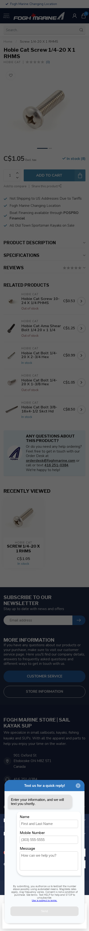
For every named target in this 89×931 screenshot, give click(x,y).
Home (8, 41)
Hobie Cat (12, 62)
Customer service (44, 676)
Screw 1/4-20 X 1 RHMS (39, 41)
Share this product (45, 186)
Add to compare (15, 186)
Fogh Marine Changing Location (35, 205)
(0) (48, 62)
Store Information (44, 691)
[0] (83, 15)
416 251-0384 (56, 465)
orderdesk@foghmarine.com (50, 460)
